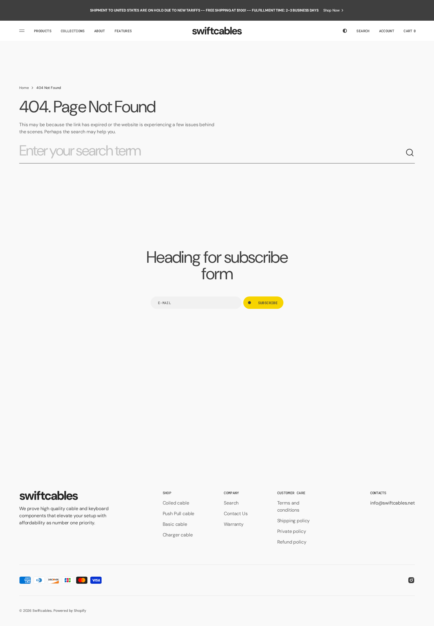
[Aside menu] (22, 30)
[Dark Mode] (344, 30)
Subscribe (268, 302)
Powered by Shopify (69, 610)
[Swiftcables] (217, 31)
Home (24, 87)
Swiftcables (42, 610)
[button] (362, 30)
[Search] (410, 153)
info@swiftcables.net (392, 503)
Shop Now (331, 10)
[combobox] (212, 152)
